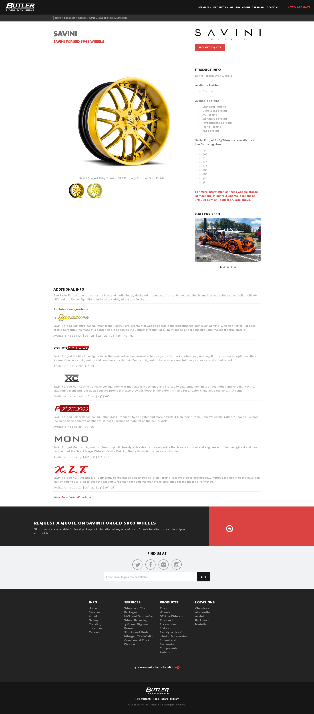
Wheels (82, 18)
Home (58, 18)
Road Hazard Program (166, 698)
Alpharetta (202, 612)
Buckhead (202, 620)
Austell (200, 616)
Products (220, 7)
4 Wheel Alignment (137, 624)
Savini (92, 18)
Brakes (129, 628)
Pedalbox (166, 652)
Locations (272, 7)
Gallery (235, 7)
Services (204, 7)
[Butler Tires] (157, 692)
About (246, 7)
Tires (163, 608)
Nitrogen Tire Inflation (139, 636)
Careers (94, 632)
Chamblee (202, 608)
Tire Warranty (143, 698)
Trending (258, 7)
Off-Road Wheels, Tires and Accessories (172, 620)
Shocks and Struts (136, 632)
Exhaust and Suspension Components (168, 644)
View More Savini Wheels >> (72, 497)
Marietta (201, 624)
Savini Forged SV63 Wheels (112, 18)
